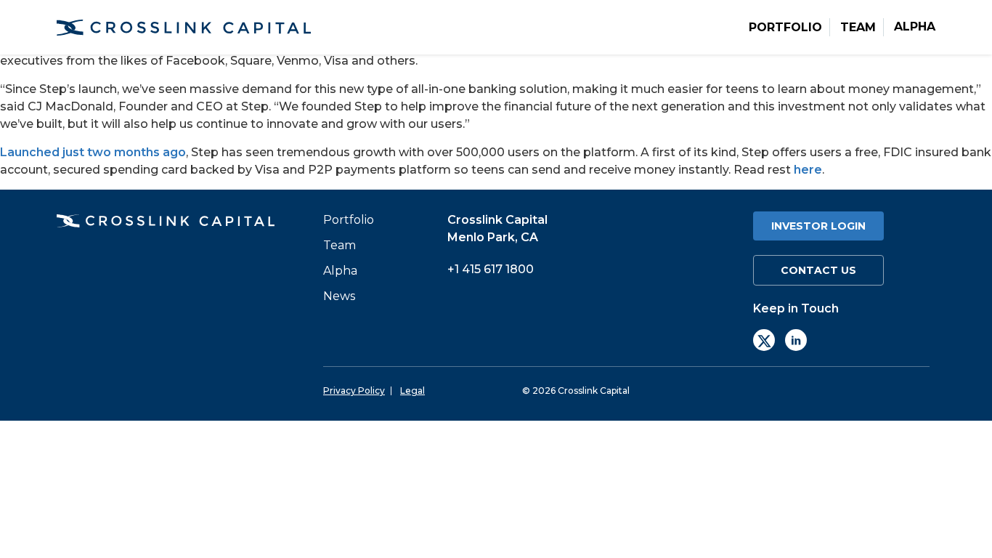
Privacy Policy (354, 391)
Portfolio (785, 27)
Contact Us (818, 270)
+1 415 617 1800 (490, 269)
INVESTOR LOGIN (818, 225)
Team (858, 27)
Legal (412, 391)
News (339, 296)
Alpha (914, 27)
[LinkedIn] (796, 340)
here (808, 170)
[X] (764, 340)
